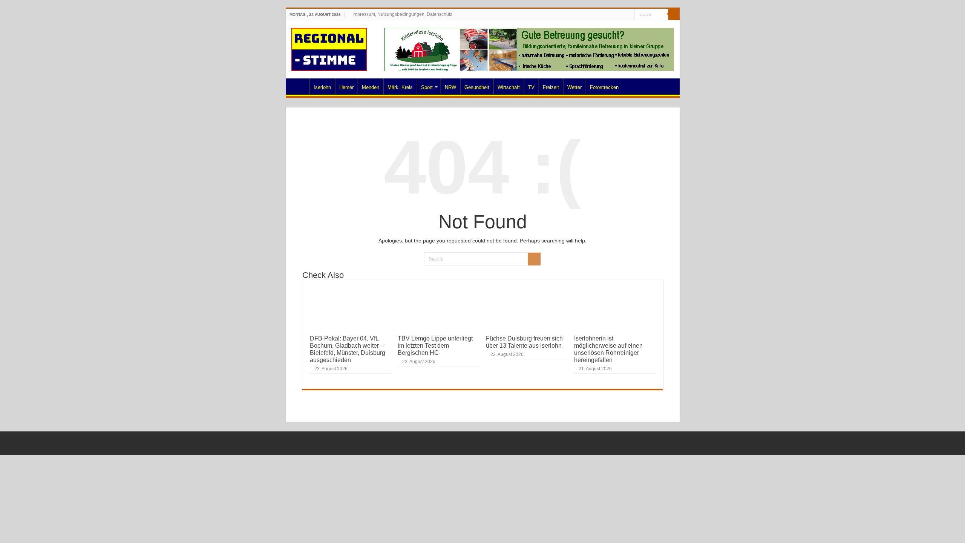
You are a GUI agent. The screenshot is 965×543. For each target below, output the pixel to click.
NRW (450, 87)
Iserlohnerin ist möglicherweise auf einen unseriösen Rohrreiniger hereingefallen (608, 349)
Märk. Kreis (400, 87)
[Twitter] (614, 14)
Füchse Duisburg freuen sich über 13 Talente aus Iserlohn (524, 342)
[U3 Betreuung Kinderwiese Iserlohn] (529, 49)
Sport (427, 87)
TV (531, 87)
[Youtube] (622, 14)
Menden (370, 87)
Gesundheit (476, 87)
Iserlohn (322, 87)
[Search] (674, 14)
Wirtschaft (509, 87)
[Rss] (600, 14)
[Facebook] (607, 14)
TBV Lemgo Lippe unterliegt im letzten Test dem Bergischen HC (435, 345)
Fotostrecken (604, 87)
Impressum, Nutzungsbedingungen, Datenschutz (402, 14)
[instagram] (629, 14)
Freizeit (551, 87)
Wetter (574, 87)
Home (299, 86)
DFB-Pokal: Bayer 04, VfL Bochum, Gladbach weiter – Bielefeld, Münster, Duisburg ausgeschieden (347, 349)
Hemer (346, 87)
